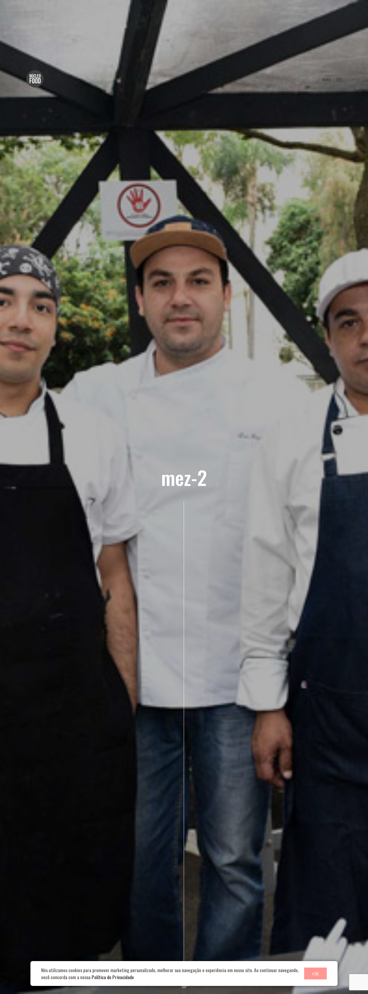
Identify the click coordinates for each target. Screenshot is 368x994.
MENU (326, 79)
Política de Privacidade (113, 977)
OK (315, 973)
